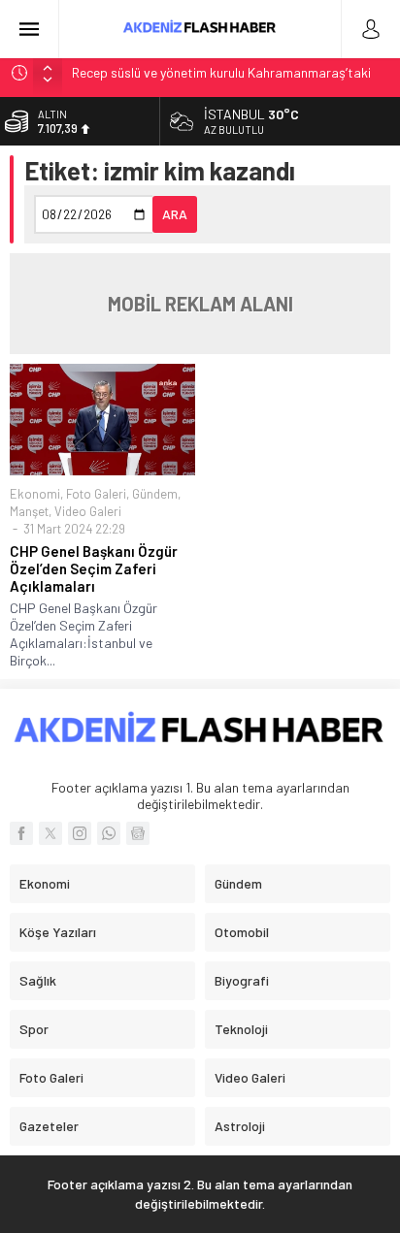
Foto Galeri (96, 494)
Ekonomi (35, 494)
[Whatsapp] (108, 833)
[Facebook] (21, 833)
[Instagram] (79, 833)
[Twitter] (50, 833)
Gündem (155, 494)
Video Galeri (87, 511)
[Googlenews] (138, 833)
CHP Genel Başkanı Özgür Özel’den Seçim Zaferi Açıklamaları (94, 568)
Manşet (29, 511)
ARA (174, 214)
